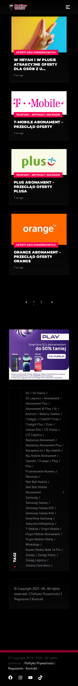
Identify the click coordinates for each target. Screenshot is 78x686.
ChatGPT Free (49, 419)
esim (49, 424)
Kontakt (37, 599)
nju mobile (53, 450)
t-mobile (32, 529)
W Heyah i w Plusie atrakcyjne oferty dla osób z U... (35, 64)
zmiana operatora (38, 565)
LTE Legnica (34, 435)
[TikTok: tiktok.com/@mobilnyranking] (40, 677)
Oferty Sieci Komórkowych (36, 52)
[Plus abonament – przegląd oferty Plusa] (39, 162)
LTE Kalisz (50, 429)
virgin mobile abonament (43, 534)
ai (55, 408)
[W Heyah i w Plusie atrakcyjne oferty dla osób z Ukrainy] (39, 34)
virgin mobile (50, 529)
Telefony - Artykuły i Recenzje (38, 114)
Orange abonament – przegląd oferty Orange (37, 257)
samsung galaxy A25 (40, 508)
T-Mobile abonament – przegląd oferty (38, 124)
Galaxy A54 (33, 429)
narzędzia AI (34, 450)
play (55, 461)
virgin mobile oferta (39, 539)
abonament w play (38, 408)
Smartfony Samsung (39, 518)
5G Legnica (33, 398)
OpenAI (31, 461)
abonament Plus (36, 403)
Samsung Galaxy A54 (40, 513)
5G (27, 393)
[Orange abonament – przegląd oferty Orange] (39, 229)
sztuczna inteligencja (40, 523)
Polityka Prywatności (45, 594)
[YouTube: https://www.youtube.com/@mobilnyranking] (30, 677)
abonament (51, 398)
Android (31, 414)
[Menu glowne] (68, 7)
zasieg (30, 555)
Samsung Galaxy (37, 502)
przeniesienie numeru (40, 471)
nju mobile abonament (41, 455)
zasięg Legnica (36, 560)
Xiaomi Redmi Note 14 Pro (43, 549)
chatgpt (31, 419)
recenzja (32, 476)
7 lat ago (18, 75)
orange (44, 461)
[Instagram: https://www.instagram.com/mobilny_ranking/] (20, 677)
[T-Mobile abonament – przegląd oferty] (39, 102)
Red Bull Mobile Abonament (36, 490)
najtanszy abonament (40, 440)
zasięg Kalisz (47, 555)
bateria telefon (50, 414)
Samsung (32, 497)
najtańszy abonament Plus (43, 445)
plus (28, 466)
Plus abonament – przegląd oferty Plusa (34, 187)
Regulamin (21, 599)
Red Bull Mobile (36, 482)
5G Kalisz (39, 393)
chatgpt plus (34, 424)
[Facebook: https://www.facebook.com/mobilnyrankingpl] (10, 677)
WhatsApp (32, 544)
